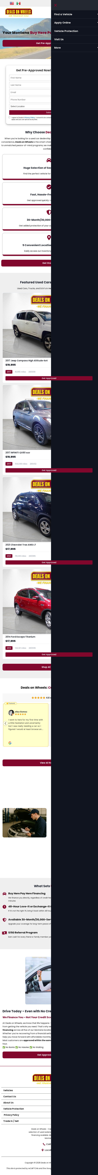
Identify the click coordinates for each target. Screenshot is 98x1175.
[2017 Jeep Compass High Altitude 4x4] (49, 338)
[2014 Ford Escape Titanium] (49, 614)
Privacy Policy (29, 117)
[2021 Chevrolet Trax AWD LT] (49, 522)
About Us (8, 1102)
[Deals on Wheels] (18, 12)
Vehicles (8, 1090)
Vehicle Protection (13, 1108)
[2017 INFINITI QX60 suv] (49, 430)
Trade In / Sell (11, 1121)
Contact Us (9, 1096)
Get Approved (49, 378)
